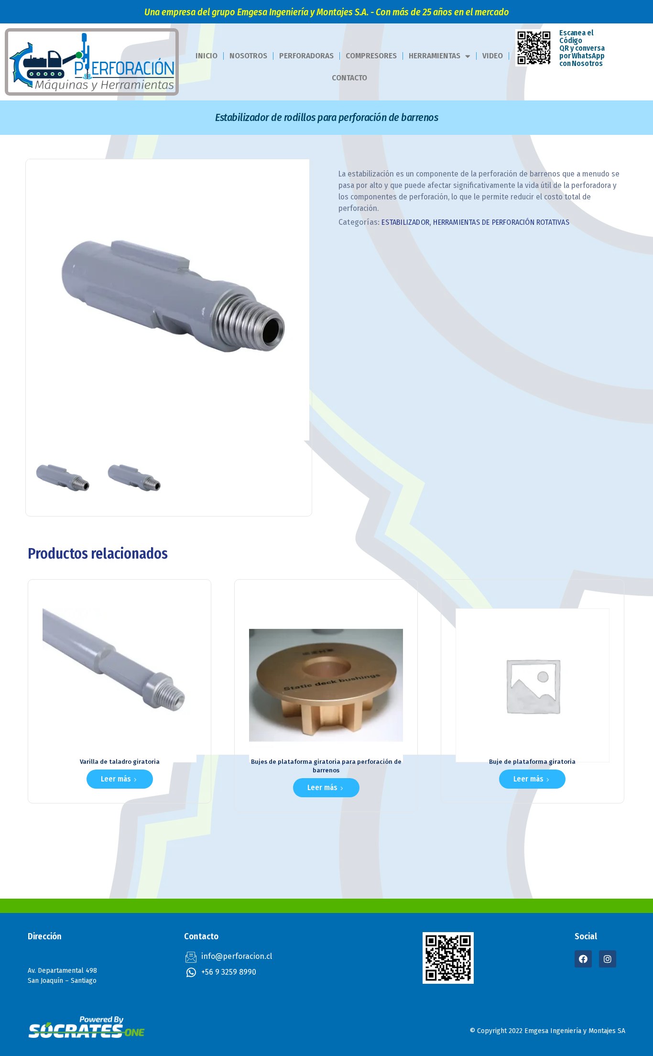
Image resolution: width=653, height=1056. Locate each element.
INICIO (207, 56)
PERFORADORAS (306, 56)
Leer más (116, 778)
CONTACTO (349, 78)
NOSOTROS (248, 56)
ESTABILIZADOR (405, 222)
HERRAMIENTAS (434, 56)
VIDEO (492, 56)
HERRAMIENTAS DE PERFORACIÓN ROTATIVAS (501, 222)
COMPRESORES (371, 56)
